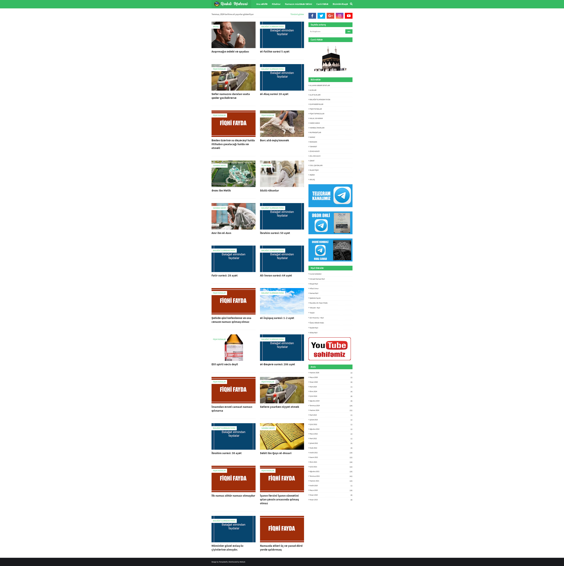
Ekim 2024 (331, 391)
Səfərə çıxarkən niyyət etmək (279, 407)
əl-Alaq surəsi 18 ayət (274, 94)
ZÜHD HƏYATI (315, 151)
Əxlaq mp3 (313, 332)
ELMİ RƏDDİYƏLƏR (316, 104)
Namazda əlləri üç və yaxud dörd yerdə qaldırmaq (281, 547)
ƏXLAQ (312, 179)
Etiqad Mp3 (314, 284)
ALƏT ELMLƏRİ (315, 95)
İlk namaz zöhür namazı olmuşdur (233, 495)
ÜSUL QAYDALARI (316, 165)
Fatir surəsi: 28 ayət (225, 275)
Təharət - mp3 (315, 308)
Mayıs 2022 (331, 434)
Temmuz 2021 (331, 476)
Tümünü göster (297, 14)
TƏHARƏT (313, 146)
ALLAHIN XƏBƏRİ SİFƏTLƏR (320, 85)
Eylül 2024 (331, 396)
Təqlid (312, 313)
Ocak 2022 (331, 448)
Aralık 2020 (331, 485)
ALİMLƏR (313, 90)
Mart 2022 (331, 438)
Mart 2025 (331, 387)
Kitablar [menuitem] (276, 4)
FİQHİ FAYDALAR (316, 109)
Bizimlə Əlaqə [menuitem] (340, 4)
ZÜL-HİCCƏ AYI (315, 156)
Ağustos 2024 (331, 401)
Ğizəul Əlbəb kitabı (317, 323)
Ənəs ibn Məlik (221, 190)
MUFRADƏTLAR (315, 132)
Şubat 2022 (331, 443)
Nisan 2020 (331, 495)
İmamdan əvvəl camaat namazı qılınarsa (232, 408)
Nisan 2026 (331, 382)
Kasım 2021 (331, 457)
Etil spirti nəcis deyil (225, 364)
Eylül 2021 (331, 467)
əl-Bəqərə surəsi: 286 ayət (277, 364)
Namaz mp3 (314, 293)
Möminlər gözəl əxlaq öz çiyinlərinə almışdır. (227, 547)
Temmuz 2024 (331, 405)
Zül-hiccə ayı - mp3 (317, 318)
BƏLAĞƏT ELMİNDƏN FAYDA (320, 99)
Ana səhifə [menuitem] (261, 4)
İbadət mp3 (314, 328)
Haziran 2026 (331, 372)
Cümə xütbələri (316, 274)
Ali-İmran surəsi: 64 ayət (276, 275)
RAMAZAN (313, 142)
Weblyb (242, 562)
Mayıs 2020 (331, 490)
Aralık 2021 (331, 452)
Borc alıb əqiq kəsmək (274, 140)
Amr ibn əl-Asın (221, 233)
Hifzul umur (314, 288)
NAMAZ (312, 137)
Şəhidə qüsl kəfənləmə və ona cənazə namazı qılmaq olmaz (231, 320)
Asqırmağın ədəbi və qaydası (230, 51)
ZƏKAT (312, 161)
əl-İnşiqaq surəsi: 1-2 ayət (277, 318)
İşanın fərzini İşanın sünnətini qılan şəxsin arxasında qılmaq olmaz (279, 499)
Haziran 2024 (331, 410)
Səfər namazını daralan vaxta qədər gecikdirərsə (231, 96)
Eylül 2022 (331, 424)
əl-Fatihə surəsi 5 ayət (274, 51)
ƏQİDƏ (312, 175)
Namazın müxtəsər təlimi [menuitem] (298, 4)
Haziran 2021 (331, 481)
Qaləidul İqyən (315, 298)
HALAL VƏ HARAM (316, 118)
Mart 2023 (331, 415)
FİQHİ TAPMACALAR (317, 113)
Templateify (223, 562)
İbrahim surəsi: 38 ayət (227, 453)
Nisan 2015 (331, 500)
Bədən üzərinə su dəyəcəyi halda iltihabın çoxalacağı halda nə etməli (233, 144)
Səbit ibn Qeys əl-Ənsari (276, 453)
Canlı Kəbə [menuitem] (322, 4)
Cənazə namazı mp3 (317, 279)
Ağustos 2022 (331, 429)
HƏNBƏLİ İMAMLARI (317, 128)
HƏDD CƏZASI (315, 123)
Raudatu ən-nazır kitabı (319, 303)
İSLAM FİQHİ (314, 170)
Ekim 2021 (331, 462)
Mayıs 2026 (331, 377)
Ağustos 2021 (331, 471)
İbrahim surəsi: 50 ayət (275, 233)
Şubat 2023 (331, 420)
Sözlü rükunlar (269, 190)
